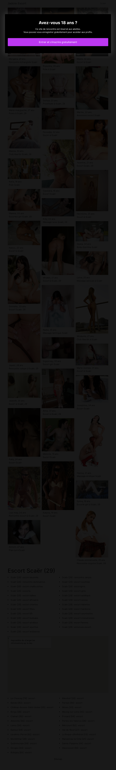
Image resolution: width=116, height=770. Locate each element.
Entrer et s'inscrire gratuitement (58, 42)
